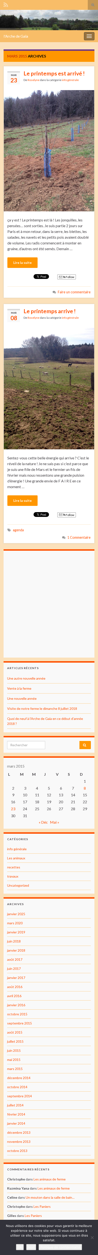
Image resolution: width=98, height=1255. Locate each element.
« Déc (43, 822)
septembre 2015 (19, 1023)
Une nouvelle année (22, 698)
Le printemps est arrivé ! (54, 73)
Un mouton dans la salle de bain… (50, 1197)
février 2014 (16, 1114)
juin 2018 (14, 941)
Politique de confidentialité (60, 1247)
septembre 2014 (19, 1096)
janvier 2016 (16, 1005)
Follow (69, 277)
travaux (12, 876)
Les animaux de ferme (50, 1179)
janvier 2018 (16, 950)
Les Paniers (42, 1206)
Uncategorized (18, 885)
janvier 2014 (16, 1123)
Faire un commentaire (74, 292)
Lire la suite (22, 262)
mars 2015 (15, 1069)
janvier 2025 (16, 914)
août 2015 (14, 1032)
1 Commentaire (79, 537)
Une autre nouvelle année (26, 678)
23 (13, 808)
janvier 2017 (16, 978)
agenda (18, 530)
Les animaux (16, 858)
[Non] (92, 1237)
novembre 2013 (18, 1141)
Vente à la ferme (19, 688)
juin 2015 (14, 1050)
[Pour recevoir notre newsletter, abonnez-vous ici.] (6, 3)
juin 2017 (14, 968)
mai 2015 (13, 1060)
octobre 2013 (17, 1151)
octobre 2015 (17, 1014)
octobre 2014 (17, 1087)
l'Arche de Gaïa (16, 36)
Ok (20, 1247)
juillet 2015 (15, 1041)
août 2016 (14, 987)
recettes (13, 867)
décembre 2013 (18, 1132)
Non (31, 1247)
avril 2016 (14, 996)
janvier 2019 (16, 932)
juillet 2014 (15, 1105)
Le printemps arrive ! (50, 311)
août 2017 (14, 959)
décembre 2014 (18, 1078)
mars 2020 (15, 923)
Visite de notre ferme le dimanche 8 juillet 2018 (42, 708)
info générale (70, 80)
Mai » (54, 822)
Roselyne (33, 80)
